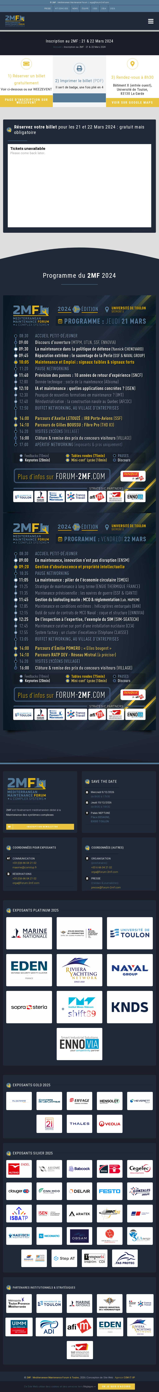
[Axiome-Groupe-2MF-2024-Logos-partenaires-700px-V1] (49, 1162)
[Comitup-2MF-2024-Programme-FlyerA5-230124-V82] (79, 296)
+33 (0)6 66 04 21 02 (24, 862)
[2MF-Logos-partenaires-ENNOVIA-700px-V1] (79, 1031)
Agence (125, 1377)
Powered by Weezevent (141, 230)
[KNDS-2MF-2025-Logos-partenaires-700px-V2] (129, 994)
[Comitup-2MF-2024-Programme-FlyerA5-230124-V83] (79, 514)
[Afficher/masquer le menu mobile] (151, 21)
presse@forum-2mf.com (106, 887)
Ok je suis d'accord (116, 1386)
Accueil (57, 47)
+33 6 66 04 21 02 (101, 867)
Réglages (88, 1386)
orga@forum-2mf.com (99, 2)
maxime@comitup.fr (25, 867)
